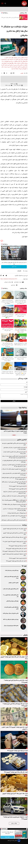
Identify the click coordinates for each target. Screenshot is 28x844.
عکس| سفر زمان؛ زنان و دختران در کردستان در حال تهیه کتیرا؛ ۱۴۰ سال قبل (14, 492)
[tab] (15, 435)
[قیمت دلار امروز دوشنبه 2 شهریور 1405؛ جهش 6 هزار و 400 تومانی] (14, 716)
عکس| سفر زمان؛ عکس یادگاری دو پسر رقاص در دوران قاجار (13, 520)
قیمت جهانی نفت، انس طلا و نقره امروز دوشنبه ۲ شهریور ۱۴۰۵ (14, 529)
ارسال (14, 401)
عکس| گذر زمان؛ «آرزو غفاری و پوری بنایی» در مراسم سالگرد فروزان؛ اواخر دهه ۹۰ (14, 482)
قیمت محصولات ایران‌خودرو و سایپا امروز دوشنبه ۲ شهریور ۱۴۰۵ (14, 554)
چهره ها (24, 566)
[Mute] (4, 259)
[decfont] (2, 73)
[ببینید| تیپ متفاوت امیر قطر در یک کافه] (23, 620)
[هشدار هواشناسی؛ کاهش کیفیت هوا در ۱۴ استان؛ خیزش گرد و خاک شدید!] (14, 420)
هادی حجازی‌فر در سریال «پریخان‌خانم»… (10, 613)
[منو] (2, 3)
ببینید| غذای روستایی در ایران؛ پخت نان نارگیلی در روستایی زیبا (14, 496)
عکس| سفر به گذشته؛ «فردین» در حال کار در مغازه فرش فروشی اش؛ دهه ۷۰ (14, 448)
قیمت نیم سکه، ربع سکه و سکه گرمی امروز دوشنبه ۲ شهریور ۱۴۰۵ (14, 538)
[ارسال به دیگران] (13, 73)
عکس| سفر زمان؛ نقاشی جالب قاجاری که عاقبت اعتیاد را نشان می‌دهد (14, 452)
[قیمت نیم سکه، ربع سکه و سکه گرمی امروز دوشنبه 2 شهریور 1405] (14, 693)
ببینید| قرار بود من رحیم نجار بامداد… (11, 570)
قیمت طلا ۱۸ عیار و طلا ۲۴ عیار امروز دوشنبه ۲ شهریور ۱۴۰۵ (14, 551)
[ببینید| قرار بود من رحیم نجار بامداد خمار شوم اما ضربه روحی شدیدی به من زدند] (23, 571)
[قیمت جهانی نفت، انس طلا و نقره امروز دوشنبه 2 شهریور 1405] (14, 646)
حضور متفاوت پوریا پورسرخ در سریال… (10, 625)
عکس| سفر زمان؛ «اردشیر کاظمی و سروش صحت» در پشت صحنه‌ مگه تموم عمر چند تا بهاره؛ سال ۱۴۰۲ (14, 457)
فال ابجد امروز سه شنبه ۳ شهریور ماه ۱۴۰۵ (17, 486)
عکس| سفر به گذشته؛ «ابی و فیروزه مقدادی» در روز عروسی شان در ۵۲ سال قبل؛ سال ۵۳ (14, 465)
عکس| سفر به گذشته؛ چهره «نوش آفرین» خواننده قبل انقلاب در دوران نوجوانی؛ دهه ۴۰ (13, 478)
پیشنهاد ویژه (23, 407)
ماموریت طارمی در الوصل (13, 583)
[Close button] (27, 829)
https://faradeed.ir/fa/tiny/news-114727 (9, 279)
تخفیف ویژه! (7, 837)
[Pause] (2, 259)
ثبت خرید (14, 267)
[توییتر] (3, 276)
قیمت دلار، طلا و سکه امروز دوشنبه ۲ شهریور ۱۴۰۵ (16, 548)
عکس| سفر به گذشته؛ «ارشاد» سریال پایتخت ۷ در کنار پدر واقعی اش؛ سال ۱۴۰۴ (14, 509)
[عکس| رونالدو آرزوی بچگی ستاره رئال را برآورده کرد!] (23, 590)
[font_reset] (4, 73)
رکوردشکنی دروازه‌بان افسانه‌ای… (12, 601)
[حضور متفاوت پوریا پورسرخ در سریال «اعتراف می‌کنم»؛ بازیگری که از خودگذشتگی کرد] (23, 627)
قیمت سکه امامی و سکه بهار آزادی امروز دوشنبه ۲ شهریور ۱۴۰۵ (14, 533)
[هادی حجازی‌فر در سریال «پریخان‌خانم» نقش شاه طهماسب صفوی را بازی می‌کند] (23, 614)
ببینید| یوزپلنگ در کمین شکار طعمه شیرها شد (16, 513)
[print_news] (11, 73)
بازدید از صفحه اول (18, 282)
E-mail (25, 387)
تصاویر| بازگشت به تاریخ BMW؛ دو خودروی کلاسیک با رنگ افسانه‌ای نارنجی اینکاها (14, 501)
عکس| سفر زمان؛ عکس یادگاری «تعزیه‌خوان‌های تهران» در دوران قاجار (14, 461)
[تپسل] (1, 244)
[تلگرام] (6, 276)
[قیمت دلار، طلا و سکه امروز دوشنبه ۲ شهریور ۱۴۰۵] (14, 761)
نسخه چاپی (13, 285)
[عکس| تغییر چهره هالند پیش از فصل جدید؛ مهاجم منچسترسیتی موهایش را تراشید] (23, 578)
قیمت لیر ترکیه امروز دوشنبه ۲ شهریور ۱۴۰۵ (17, 546)
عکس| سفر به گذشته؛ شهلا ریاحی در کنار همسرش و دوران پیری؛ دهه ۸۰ (14, 474)
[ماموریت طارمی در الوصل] (23, 584)
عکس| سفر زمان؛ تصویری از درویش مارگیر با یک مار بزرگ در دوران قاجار (14, 469)
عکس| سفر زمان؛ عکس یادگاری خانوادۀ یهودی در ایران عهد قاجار (14, 444)
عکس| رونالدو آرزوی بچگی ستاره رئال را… (10, 589)
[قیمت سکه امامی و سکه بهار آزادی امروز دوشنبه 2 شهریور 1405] (14, 670)
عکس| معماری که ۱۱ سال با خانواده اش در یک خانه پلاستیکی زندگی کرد (13, 516)
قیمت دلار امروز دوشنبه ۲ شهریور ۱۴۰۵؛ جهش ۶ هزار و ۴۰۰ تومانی (14, 542)
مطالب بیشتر (14, 823)
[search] (5, 4)
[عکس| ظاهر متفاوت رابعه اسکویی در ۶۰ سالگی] (23, 596)
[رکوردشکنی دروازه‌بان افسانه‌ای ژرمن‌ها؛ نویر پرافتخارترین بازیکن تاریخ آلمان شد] (23, 602)
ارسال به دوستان (7, 282)
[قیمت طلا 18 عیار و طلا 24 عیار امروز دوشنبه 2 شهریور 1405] (14, 783)
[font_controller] (6, 73)
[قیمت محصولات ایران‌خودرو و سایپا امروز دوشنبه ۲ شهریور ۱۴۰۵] (14, 806)
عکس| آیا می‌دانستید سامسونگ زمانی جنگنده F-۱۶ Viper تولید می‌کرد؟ (14, 505)
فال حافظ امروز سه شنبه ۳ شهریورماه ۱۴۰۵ (17, 489)
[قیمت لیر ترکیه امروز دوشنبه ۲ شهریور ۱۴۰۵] (14, 740)
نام (26, 382)
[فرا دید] (24, 3)
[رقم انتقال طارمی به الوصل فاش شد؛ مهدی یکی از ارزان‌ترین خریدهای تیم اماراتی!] (23, 608)
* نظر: (26, 392)
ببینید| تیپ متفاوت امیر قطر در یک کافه (10, 619)
